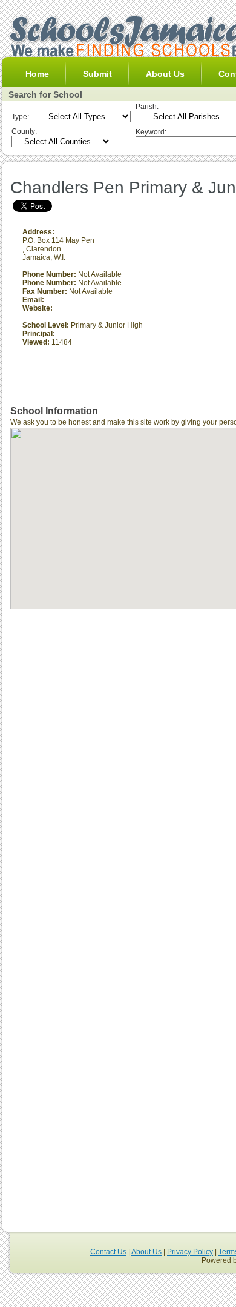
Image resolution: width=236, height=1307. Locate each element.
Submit (97, 74)
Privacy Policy (190, 1252)
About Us (165, 74)
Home (37, 74)
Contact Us (108, 1252)
